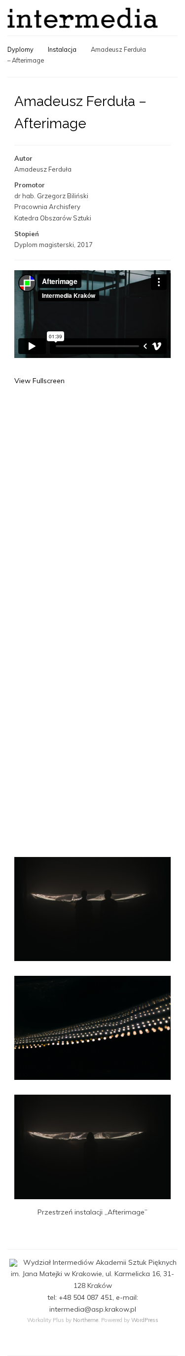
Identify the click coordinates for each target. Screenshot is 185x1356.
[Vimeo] (112, 1342)
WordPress (144, 1320)
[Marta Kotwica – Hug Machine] (172, 61)
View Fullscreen (39, 380)
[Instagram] (73, 1342)
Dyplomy (20, 49)
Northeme (85, 1320)
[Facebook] (93, 1342)
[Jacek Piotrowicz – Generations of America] (161, 46)
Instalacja (62, 49)
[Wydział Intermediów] (82, 17)
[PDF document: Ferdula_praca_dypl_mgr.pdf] (92, 604)
